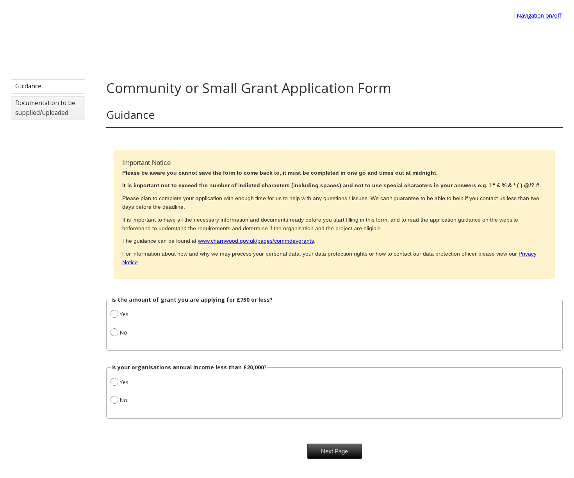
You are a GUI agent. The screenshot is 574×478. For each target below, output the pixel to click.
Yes (123, 314)
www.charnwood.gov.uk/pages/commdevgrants (256, 241)
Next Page (334, 451)
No (123, 332)
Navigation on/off (539, 15)
